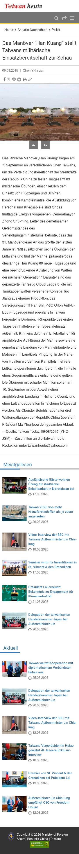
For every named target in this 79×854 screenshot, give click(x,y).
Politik (56, 29)
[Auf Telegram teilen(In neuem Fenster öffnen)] (19, 79)
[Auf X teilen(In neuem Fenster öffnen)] (9, 79)
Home (8, 29)
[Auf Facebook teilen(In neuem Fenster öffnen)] (4, 79)
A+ (45, 145)
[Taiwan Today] (24, 6)
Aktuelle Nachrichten (32, 29)
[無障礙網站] (39, 844)
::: (4, 2)
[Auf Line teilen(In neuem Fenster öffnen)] (13, 79)
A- (33, 145)
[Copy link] (30, 79)
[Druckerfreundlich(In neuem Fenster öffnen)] (25, 79)
